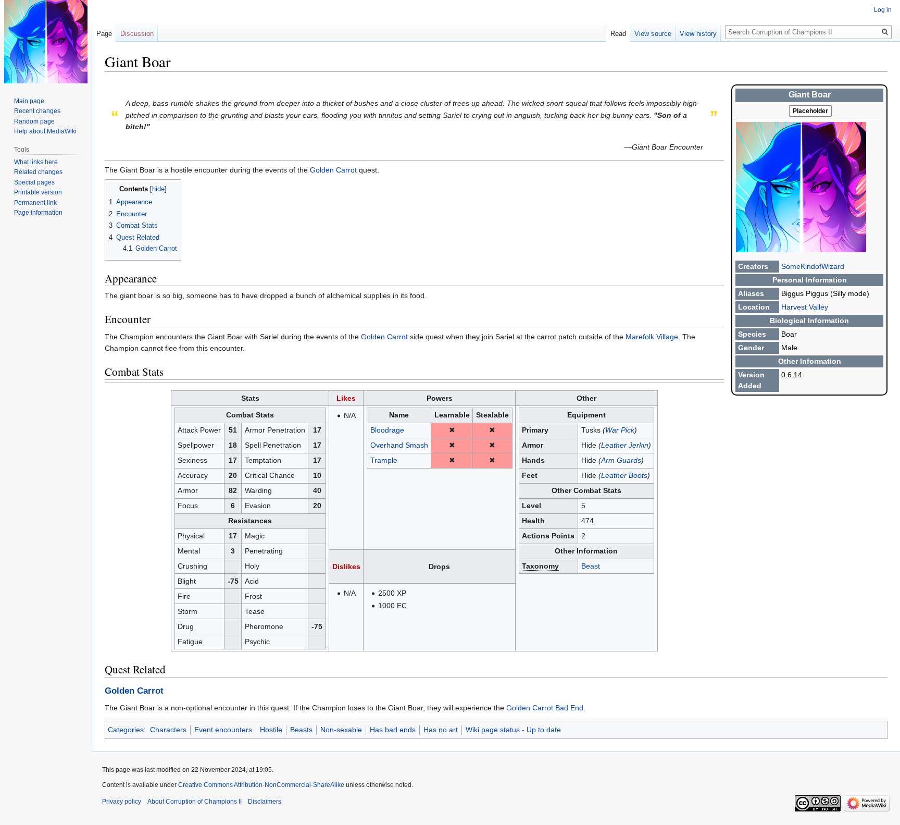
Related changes (38, 172)
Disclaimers (264, 801)
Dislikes (346, 566)
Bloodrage (387, 430)
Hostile (271, 729)
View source (652, 34)
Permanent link (35, 202)
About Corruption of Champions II (194, 801)
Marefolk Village (652, 337)
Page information (38, 212)
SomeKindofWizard (812, 266)
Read (618, 34)
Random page (34, 121)
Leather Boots (624, 475)
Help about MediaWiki (45, 131)
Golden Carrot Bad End (544, 708)
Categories (126, 729)
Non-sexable (341, 729)
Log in (883, 10)
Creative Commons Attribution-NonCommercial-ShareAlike (261, 785)
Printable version (38, 192)
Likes (346, 398)
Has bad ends (393, 729)
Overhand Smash (399, 445)
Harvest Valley (804, 307)
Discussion (137, 34)
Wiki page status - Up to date (513, 729)
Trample (383, 460)
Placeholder (810, 111)
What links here (36, 162)
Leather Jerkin (624, 445)
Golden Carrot (333, 170)
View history (698, 34)
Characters (168, 729)
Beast (590, 566)
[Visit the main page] (46, 41)
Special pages (34, 182)
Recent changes (37, 111)
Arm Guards (621, 460)
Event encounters (223, 729)
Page (104, 34)
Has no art (440, 729)
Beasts (301, 729)
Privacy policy (121, 801)
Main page (29, 101)
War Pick (619, 430)
